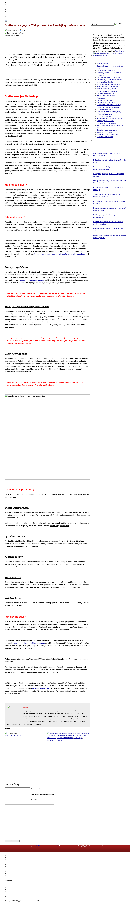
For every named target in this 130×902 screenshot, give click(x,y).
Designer (58, 733)
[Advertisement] (47, 766)
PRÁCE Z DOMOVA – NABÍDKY (18, 14)
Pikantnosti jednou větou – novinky (109, 105)
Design (52, 733)
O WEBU (10, 876)
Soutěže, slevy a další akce (106, 123)
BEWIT (9, 16)
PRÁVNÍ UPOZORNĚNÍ (15, 896)
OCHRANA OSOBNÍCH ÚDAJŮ (18, 894)
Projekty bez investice (104, 116)
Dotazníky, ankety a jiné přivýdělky (109, 73)
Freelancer (76, 733)
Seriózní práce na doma (13, 735)
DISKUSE (10, 866)
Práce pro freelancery (104, 114)
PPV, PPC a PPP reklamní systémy (109, 111)
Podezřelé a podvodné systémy (108, 107)
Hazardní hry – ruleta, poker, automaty (110, 79)
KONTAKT (10, 885)
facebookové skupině (40, 688)
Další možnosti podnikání (106, 70)
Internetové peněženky (105, 82)
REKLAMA (10, 889)
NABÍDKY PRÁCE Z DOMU (16, 864)
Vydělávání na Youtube (105, 137)
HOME (9, 2)
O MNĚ (9, 5)
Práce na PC (51, 738)
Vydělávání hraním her (105, 132)
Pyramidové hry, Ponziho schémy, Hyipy (111, 118)
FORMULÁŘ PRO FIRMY (15, 892)
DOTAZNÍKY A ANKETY (15, 11)
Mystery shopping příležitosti (107, 91)
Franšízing (100, 75)
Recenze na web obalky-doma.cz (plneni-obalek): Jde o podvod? (107, 168)
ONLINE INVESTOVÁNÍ (15, 9)
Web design (78, 738)
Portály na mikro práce (105, 109)
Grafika (60, 735)
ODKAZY (10, 887)
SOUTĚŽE (10, 871)
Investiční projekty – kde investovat (109, 84)
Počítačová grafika (79, 735)
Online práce (67, 735)
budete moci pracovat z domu (32, 280)
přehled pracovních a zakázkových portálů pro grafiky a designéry (59, 254)
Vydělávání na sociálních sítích (107, 134)
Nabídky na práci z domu (105, 93)
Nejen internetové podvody (106, 95)
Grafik (83, 733)
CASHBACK (11, 857)
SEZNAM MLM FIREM (14, 873)
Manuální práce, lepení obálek (107, 86)
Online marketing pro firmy (106, 102)
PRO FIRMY (11, 869)
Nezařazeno (101, 98)
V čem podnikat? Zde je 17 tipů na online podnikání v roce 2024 (107, 195)
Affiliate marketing (103, 63)
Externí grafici (67, 733)
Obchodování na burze (105, 100)
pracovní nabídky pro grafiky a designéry (28, 643)
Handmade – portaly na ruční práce (109, 77)
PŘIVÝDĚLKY (12, 7)
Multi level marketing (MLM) (106, 89)
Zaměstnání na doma (54, 740)
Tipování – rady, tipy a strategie (107, 130)
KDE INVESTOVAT (13, 855)
